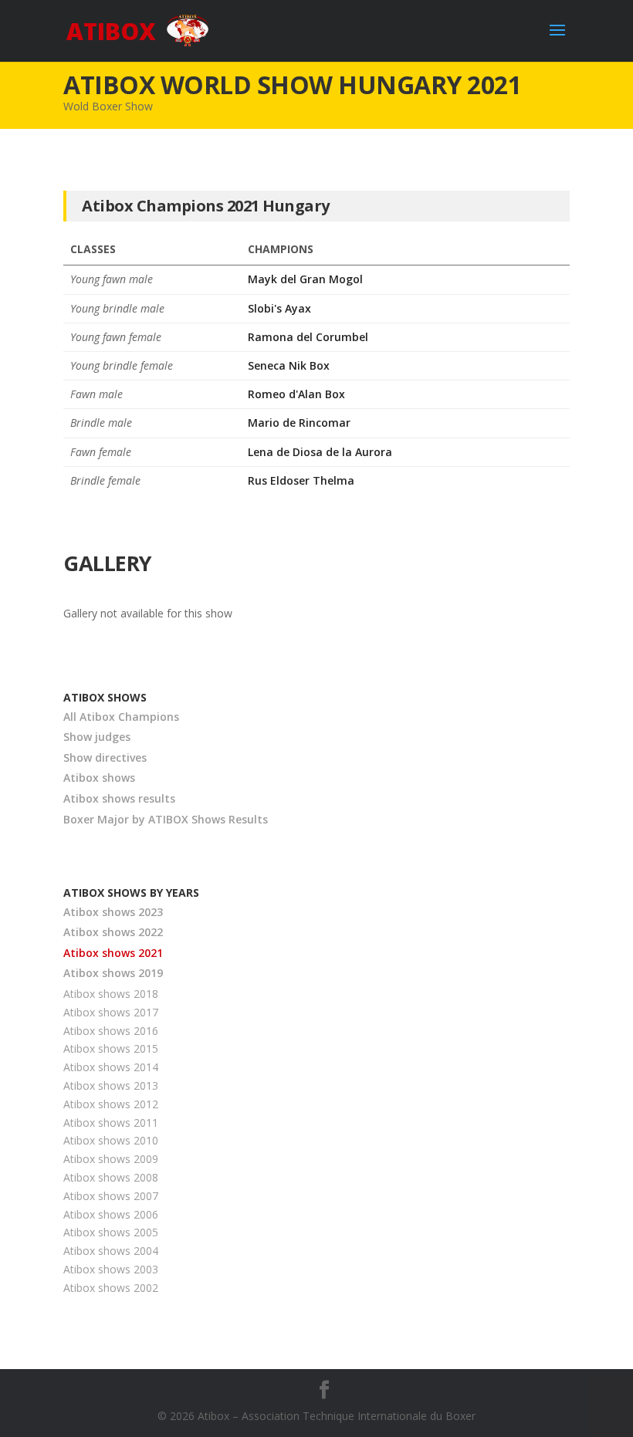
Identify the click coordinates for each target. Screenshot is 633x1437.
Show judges (96, 736)
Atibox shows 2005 (110, 1232)
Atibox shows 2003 (110, 1269)
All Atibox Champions (121, 716)
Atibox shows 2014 (110, 1067)
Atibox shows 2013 (110, 1085)
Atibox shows (99, 777)
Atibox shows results (119, 798)
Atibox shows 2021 (113, 952)
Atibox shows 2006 (110, 1214)
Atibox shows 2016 (110, 1030)
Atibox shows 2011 (110, 1122)
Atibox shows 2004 (110, 1250)
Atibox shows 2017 (110, 1012)
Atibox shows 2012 (110, 1104)
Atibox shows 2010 (110, 1140)
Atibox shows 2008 (110, 1177)
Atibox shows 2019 (113, 972)
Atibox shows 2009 (110, 1158)
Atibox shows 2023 (113, 911)
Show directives (105, 757)
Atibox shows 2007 (110, 1195)
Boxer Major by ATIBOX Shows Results (165, 819)
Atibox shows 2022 (113, 932)
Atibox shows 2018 (110, 993)
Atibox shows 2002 (110, 1287)
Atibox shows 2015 (110, 1048)
